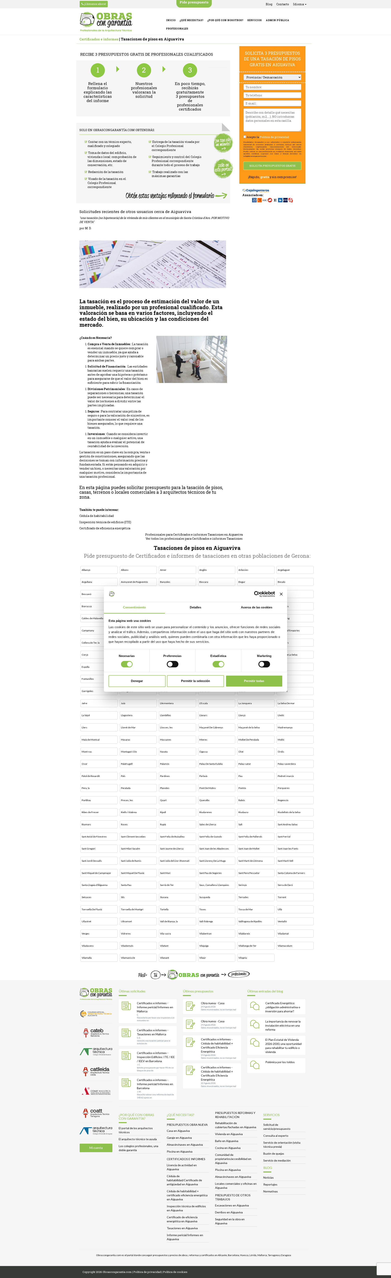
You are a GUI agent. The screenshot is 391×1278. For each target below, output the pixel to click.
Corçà (85, 654)
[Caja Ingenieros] (255, 188)
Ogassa (203, 751)
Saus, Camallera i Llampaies (214, 884)
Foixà (281, 666)
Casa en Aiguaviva (178, 1130)
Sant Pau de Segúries (210, 872)
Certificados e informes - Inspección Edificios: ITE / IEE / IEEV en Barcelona (156, 1057)
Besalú (281, 581)
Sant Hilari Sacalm (130, 848)
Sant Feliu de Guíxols (210, 836)
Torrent (282, 897)
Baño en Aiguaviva (226, 1141)
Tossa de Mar (245, 909)
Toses (202, 909)
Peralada (126, 788)
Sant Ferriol (284, 836)
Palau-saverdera (287, 763)
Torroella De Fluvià (92, 909)
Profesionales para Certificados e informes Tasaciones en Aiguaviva (194, 534)
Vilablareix (244, 933)
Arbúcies (243, 569)
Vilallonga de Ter (247, 945)
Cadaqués (283, 606)
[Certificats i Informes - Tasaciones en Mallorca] (127, 1033)
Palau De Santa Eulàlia (211, 763)
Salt (240, 824)
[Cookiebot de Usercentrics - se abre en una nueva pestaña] (257, 594)
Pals (123, 776)
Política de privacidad (274, 137)
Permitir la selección (195, 681)
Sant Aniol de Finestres (94, 836)
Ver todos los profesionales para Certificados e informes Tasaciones (194, 539)
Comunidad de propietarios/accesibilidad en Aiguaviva (233, 1159)
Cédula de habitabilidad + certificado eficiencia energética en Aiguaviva (187, 1195)
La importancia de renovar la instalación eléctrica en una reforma (283, 1025)
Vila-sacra (165, 933)
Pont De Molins (207, 788)
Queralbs (204, 800)
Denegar (137, 681)
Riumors (86, 824)
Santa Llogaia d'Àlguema (95, 884)
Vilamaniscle (128, 957)
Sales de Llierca (207, 824)
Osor (84, 763)
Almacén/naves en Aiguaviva (185, 1144)
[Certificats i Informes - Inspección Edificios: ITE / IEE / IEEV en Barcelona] (127, 1056)
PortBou (86, 800)
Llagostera (126, 715)
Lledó (281, 715)
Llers (84, 727)
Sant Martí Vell (285, 860)
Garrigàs (282, 678)
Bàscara (203, 581)
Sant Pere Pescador (249, 872)
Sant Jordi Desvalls (92, 860)
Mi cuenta (96, 1148)
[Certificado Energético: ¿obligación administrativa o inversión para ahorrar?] (255, 1006)
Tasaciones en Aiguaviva (182, 1228)
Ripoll (163, 812)
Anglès (203, 569)
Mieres (203, 739)
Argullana (87, 581)
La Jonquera (245, 703)
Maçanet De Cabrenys (211, 727)
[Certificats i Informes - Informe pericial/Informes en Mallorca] (127, 1006)
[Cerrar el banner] (281, 594)
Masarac (125, 739)
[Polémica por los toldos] (255, 1065)
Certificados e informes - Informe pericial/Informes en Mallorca (155, 1007)
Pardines (165, 776)
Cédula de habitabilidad (96, 516)
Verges (85, 933)
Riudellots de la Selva (289, 812)
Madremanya (285, 727)
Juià (123, 703)
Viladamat (283, 933)
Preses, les (127, 800)
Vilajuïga (204, 945)
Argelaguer (284, 569)
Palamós (164, 763)
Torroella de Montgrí (132, 909)
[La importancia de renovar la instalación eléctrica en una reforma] (255, 1024)
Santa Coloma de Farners (291, 872)
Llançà (241, 715)
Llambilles (165, 715)
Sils (123, 897)
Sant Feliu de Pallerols (250, 836)
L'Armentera (167, 703)
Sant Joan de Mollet (248, 848)
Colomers (283, 642)
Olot (240, 751)
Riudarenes (205, 812)
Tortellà (164, 909)
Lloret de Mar (128, 727)
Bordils (282, 594)
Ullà (280, 909)
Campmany (88, 630)
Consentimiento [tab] (134, 607)
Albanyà (86, 569)
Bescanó (86, 594)
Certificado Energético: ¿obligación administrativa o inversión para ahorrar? (282, 1007)
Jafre (84, 703)
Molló (281, 739)
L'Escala (203, 703)
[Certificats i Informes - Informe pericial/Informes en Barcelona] (127, 1083)
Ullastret (86, 921)
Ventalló (282, 921)
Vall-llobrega (206, 921)
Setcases (86, 897)
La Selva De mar (286, 703)
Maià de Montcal (91, 739)
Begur (241, 581)
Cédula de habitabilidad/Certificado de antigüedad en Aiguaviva (184, 1180)
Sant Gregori (88, 848)
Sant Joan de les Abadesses (214, 848)
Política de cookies (175, 1272)
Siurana (164, 897)
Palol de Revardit (91, 776)
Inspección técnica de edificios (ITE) (105, 522)
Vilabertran (205, 933)
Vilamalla (87, 957)
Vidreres (126, 933)
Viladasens (88, 945)
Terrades (243, 897)
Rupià (163, 824)
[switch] (172, 664)
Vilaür (202, 957)
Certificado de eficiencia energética (104, 528)
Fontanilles (88, 678)
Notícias (268, 1177)
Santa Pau (126, 884)
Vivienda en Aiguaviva (229, 1134)
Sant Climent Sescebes (133, 836)
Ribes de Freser (90, 812)
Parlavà (203, 776)
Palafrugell (127, 763)
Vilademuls (127, 945)
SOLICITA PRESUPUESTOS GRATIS (272, 165)
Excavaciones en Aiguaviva (232, 1205)
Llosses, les (166, 727)
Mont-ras (87, 751)
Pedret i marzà (286, 776)
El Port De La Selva (287, 654)
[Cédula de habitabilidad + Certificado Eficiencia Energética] (191, 1042)
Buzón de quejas (273, 1153)
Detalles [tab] (195, 607)
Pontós (242, 788)
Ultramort (126, 921)
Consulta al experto (275, 1135)
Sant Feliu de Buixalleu (172, 836)
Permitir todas (254, 681)
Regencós (283, 800)
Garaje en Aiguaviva (179, 1137)
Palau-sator (244, 763)
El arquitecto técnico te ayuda (138, 1139)
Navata (164, 751)
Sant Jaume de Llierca (171, 848)
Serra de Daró (285, 884)
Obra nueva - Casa (212, 1003)
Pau (240, 776)
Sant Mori (165, 872)
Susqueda (204, 897)
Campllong (283, 618)
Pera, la (86, 788)
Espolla (85, 666)
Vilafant (164, 945)
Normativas (270, 1191)
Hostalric (283, 691)
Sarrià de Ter (167, 884)
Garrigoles (87, 691)
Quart (163, 800)
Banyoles (165, 581)
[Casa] (191, 1006)
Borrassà (87, 606)
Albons (125, 569)
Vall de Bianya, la (169, 921)
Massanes (165, 739)
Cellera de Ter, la (91, 642)
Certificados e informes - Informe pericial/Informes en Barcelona (155, 1084)
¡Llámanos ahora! (94, 4)
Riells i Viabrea (129, 812)
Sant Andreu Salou (288, 824)
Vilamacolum (285, 945)
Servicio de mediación (277, 1160)
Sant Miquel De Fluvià (132, 872)
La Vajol (86, 715)
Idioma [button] (298, 4)
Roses (124, 824)
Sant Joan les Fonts (288, 848)
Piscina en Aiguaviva (179, 1151)
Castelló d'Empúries (289, 630)
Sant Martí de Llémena (250, 860)
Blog (269, 4)
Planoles (164, 788)
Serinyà (242, 884)
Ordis (281, 751)
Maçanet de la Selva (249, 727)
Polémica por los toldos (280, 1062)
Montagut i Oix (129, 751)
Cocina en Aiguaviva (228, 1148)
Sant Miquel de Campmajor (96, 872)
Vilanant (164, 957)
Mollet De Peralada (248, 739)
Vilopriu (242, 957)
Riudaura (243, 812)
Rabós (241, 800)
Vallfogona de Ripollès (250, 921)
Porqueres (284, 788)
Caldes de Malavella (92, 618)
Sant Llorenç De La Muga (212, 860)
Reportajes (270, 1184)
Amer (163, 569)
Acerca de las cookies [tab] (256, 607)
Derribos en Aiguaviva (229, 1212)
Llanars (203, 715)
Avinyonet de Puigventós (134, 581)
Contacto (282, 4)
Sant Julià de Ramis (131, 860)
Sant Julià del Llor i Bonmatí (174, 860)
